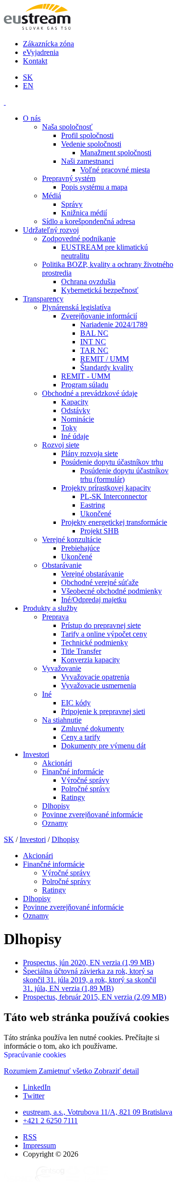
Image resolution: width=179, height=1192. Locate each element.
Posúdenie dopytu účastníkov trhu (112, 462)
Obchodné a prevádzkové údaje (89, 393)
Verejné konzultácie (71, 539)
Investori (36, 754)
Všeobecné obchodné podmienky (111, 591)
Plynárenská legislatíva (76, 307)
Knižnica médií (84, 213)
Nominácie (77, 419)
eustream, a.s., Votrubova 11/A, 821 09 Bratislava (97, 1112)
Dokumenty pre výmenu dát (103, 746)
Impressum (39, 1145)
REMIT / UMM (104, 359)
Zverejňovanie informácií (99, 316)
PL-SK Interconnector (113, 496)
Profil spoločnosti (87, 135)
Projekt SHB (99, 531)
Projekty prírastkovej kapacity (106, 488)
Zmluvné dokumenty (92, 728)
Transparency (43, 299)
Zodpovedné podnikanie (79, 238)
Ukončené (95, 514)
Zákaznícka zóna (48, 44)
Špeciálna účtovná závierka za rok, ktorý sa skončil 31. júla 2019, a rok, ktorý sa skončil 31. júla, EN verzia (89, 979)
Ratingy (73, 797)
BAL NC (94, 333)
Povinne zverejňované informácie (92, 814)
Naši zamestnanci (87, 161)
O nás (32, 118)
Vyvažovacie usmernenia (98, 685)
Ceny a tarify (80, 737)
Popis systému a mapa (94, 187)
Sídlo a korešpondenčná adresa (88, 221)
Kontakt (35, 61)
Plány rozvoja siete (89, 453)
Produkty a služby (50, 608)
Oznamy (55, 823)
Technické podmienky (94, 643)
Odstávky (75, 410)
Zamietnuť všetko (66, 1071)
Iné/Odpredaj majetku (93, 600)
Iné (47, 694)
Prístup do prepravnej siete (101, 625)
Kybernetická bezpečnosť (99, 290)
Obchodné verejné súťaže (99, 582)
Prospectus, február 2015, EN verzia (94, 997)
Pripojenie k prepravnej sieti (103, 711)
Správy (72, 204)
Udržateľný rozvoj (51, 230)
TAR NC (94, 350)
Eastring (92, 505)
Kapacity (74, 402)
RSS (30, 1137)
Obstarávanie (62, 565)
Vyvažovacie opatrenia (95, 677)
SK (28, 77)
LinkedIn (37, 1087)
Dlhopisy (56, 806)
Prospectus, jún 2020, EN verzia (88, 962)
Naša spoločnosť (67, 127)
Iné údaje (75, 436)
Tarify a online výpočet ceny (104, 634)
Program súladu (84, 385)
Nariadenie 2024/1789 (113, 324)
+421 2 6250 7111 (50, 1121)
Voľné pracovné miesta (115, 170)
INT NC (93, 342)
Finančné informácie (73, 771)
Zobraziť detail (116, 1071)
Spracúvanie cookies (35, 1055)
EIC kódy (76, 703)
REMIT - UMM (85, 376)
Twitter (33, 1096)
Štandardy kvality (106, 367)
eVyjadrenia (41, 52)
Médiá (51, 196)
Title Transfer (81, 651)
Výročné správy (85, 780)
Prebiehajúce (80, 548)
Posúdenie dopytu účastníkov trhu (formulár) (124, 475)
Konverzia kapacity (90, 660)
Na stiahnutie (62, 720)
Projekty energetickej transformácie (114, 522)
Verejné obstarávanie (92, 574)
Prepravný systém (68, 178)
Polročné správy (85, 789)
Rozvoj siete (60, 445)
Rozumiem (21, 1071)
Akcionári (57, 763)
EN (28, 86)
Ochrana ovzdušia (88, 281)
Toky (69, 428)
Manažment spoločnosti (115, 153)
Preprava (55, 617)
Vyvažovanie (61, 668)
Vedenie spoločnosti (91, 144)
